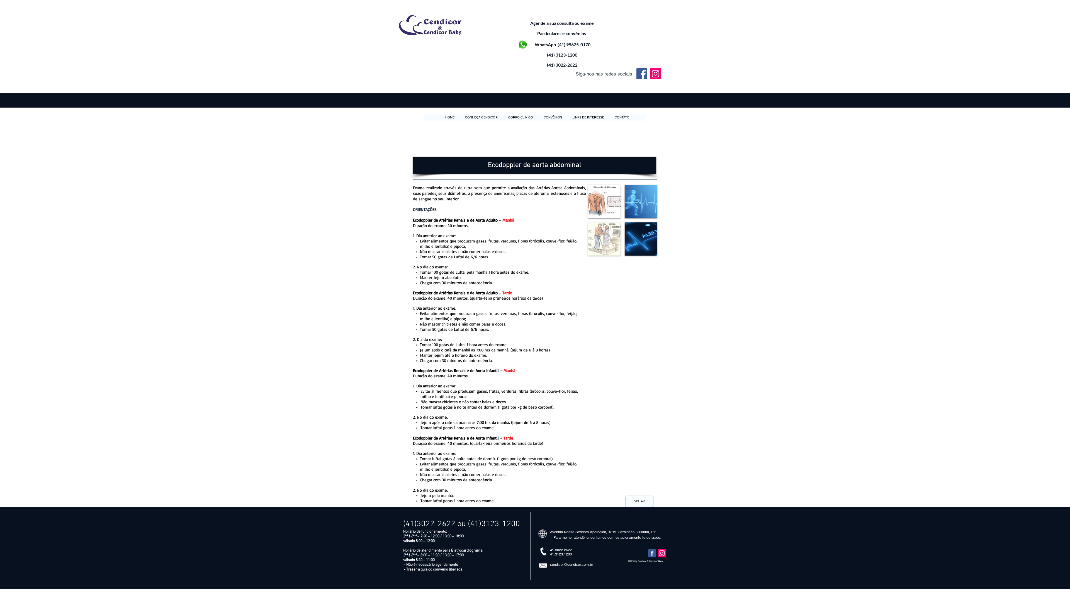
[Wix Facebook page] (652, 553)
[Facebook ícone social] (641, 73)
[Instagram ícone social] (655, 73)
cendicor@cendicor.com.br (571, 564)
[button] (534, 165)
